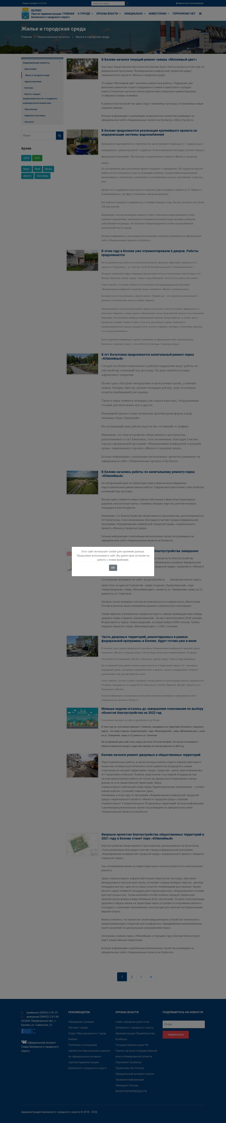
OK (113, 567)
